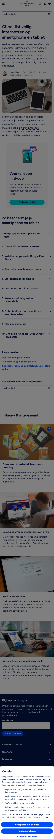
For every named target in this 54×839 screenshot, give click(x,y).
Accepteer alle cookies (27, 824)
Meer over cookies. (41, 817)
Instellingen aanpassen (27, 836)
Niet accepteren (27, 831)
